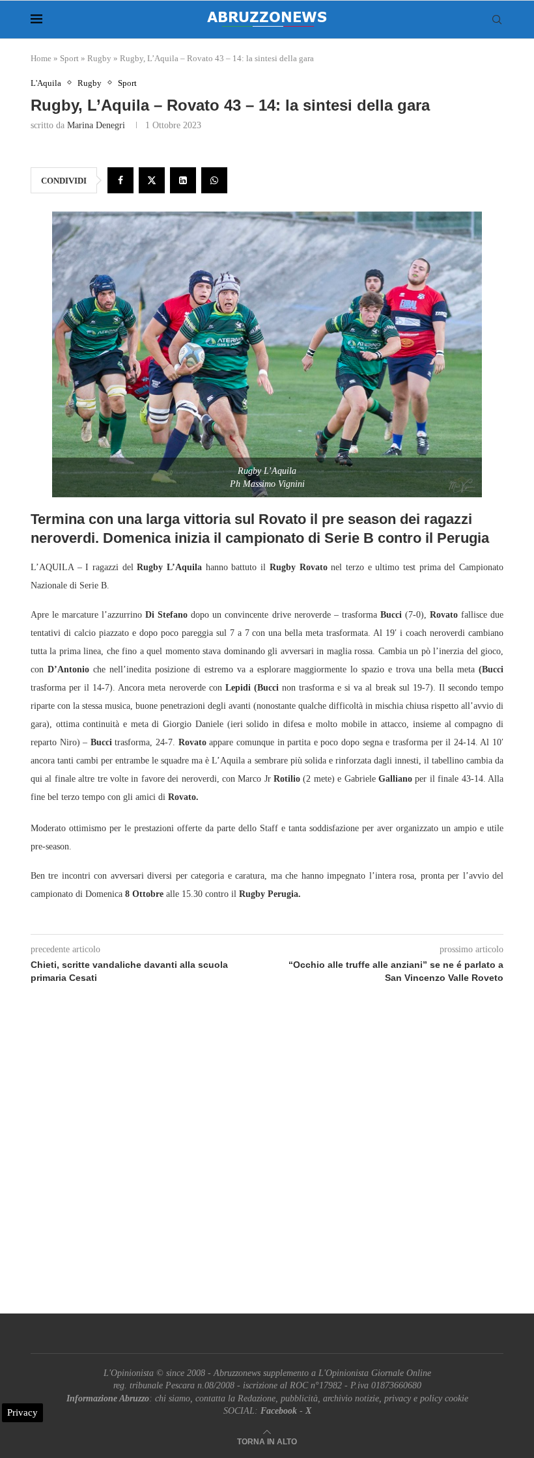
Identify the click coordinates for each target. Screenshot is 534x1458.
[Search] (496, 19)
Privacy (22, 1412)
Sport (69, 58)
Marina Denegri (96, 125)
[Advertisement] (267, 1164)
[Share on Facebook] (120, 180)
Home (41, 58)
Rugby (99, 58)
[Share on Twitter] (152, 180)
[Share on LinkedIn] (183, 180)
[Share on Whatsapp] (214, 180)
